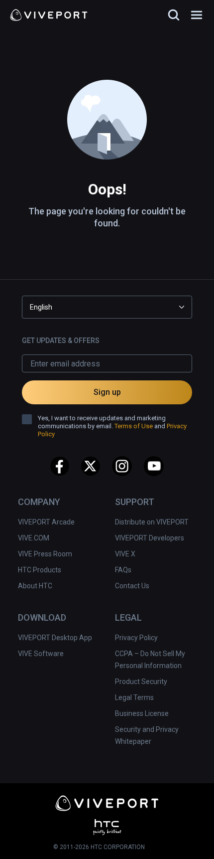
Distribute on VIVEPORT (152, 522)
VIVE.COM (33, 538)
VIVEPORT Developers (149, 538)
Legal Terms (134, 697)
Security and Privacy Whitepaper (147, 735)
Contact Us (132, 586)
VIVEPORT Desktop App (55, 638)
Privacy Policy (136, 638)
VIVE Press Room (45, 554)
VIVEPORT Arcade (46, 522)
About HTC (35, 586)
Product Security (141, 682)
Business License (142, 713)
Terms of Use (133, 426)
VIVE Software (41, 654)
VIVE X (125, 554)
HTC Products (39, 570)
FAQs (123, 570)
